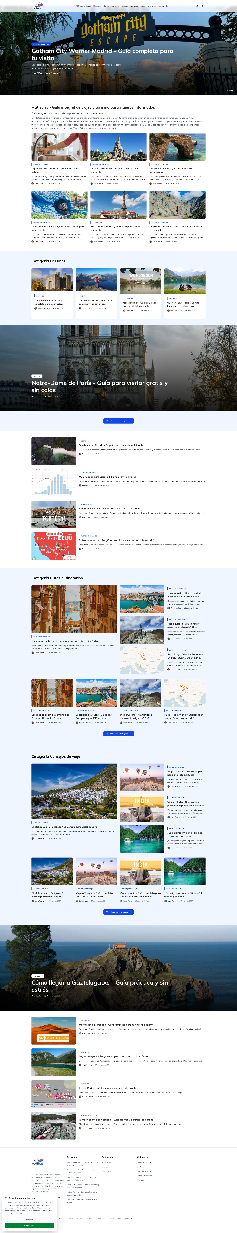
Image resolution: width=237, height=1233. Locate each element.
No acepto (29, 1219)
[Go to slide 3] (232, 91)
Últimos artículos (83, 6)
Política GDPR (101, 1218)
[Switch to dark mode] (203, 6)
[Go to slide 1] (227, 90)
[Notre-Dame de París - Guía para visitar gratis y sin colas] (118, 368)
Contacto (90, 1218)
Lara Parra (35, 396)
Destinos (97, 6)
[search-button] (196, 6)
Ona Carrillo (36, 996)
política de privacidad (13, 1213)
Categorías (143, 1157)
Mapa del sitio (129, 1218)
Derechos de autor (58, 1218)
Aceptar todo (29, 1225)
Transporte (163, 6)
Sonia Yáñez (36, 73)
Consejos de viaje (111, 6)
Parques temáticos (129, 6)
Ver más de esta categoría (117, 421)
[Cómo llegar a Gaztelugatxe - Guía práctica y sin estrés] (118, 968)
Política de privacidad (76, 1218)
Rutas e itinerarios (148, 6)
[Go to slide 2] (230, 90)
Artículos (72, 1157)
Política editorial (115, 1218)
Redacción (107, 1157)
